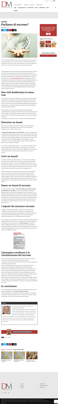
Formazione (42, 7)
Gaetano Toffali (3, 27)
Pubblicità (22, 387)
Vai (47, 55)
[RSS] (8, 393)
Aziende (16, 10)
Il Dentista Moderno (17, 4)
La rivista (22, 383)
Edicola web (42, 48)
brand (5, 337)
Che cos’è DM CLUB (39, 4)
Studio (36, 7)
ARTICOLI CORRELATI (6, 349)
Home (2, 20)
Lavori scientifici (22, 7)
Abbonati (46, 0)
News (15, 7)
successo (9, 337)
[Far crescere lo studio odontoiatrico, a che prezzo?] (31, 355)
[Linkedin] (49, 34)
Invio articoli (32, 4)
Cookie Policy (42, 387)
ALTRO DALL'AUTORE (18, 349)
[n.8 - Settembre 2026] (9, 332)
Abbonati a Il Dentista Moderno (22, 332)
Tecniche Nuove (42, 383)
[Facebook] (47, 34)
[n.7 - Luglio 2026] (48, 44)
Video (47, 7)
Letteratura (30, 7)
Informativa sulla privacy (44, 385)
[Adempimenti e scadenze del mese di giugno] (19, 355)
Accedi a (52, 0)
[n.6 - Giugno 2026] (54, 44)
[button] (55, 7)
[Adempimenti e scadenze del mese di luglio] (7, 355)
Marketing (5, 21)
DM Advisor (26, 4)
